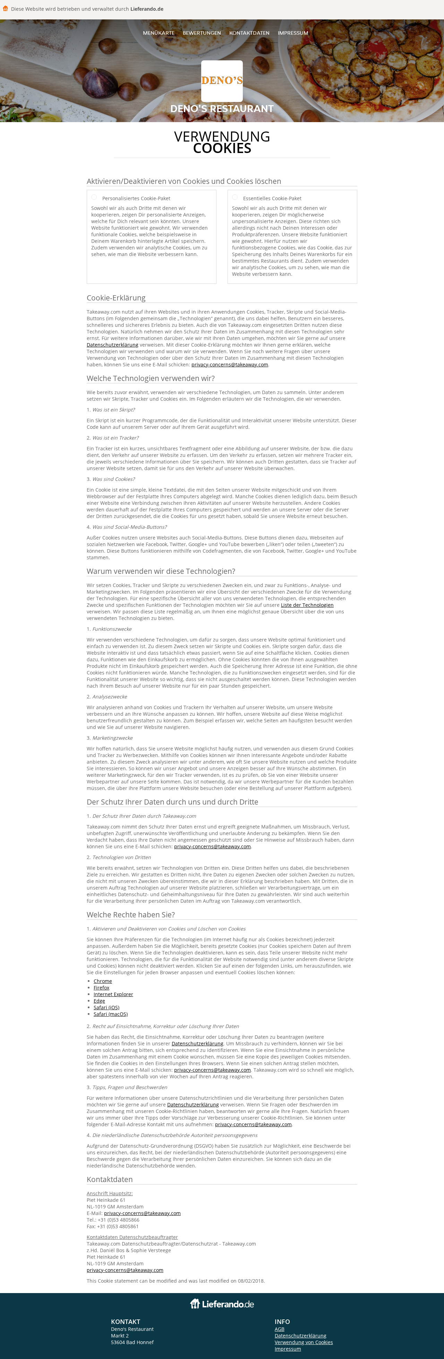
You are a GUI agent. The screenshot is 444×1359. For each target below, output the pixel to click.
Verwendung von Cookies (304, 1342)
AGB (279, 1329)
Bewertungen (202, 32)
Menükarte (158, 32)
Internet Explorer (113, 994)
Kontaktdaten (249, 32)
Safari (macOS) (111, 1014)
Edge (99, 1000)
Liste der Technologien (307, 605)
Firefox (101, 987)
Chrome (103, 981)
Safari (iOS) (106, 1007)
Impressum (293, 32)
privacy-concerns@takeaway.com (229, 364)
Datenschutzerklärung (112, 344)
